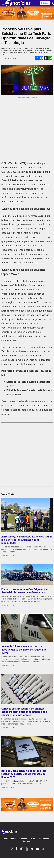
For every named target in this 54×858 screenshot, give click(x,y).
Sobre (5, 838)
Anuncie (13, 838)
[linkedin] (37, 849)
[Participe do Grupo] (11, 849)
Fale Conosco (43, 838)
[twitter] (32, 849)
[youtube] (27, 849)
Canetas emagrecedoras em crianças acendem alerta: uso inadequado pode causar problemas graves (24, 712)
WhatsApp (26, 841)
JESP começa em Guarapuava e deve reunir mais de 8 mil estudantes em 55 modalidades (26, 540)
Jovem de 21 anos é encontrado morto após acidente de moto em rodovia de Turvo (24, 649)
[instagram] (22, 849)
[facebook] (16, 849)
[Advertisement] (27, 130)
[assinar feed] (43, 849)
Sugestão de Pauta (27, 838)
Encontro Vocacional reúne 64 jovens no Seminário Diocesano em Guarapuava (25, 590)
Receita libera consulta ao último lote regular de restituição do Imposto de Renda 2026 (23, 774)
